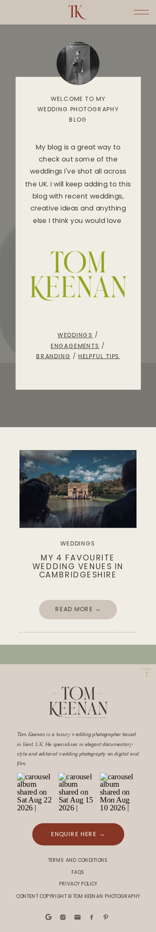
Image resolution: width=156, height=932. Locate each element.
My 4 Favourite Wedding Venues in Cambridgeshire (78, 566)
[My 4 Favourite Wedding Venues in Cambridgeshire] (78, 489)
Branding (53, 356)
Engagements (75, 345)
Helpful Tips (99, 356)
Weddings (75, 335)
